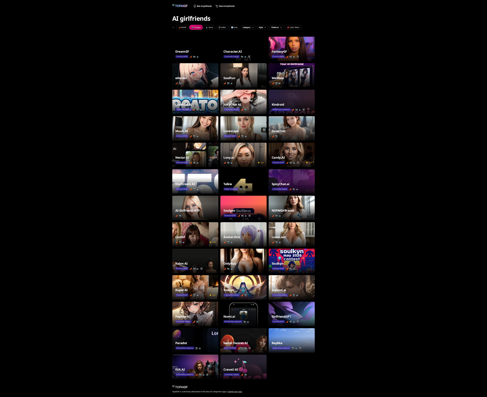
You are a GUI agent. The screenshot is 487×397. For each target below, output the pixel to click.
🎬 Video (222, 27)
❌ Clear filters (293, 27)
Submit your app (235, 391)
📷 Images (196, 27)
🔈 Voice (209, 27)
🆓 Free (234, 27)
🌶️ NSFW (182, 27)
